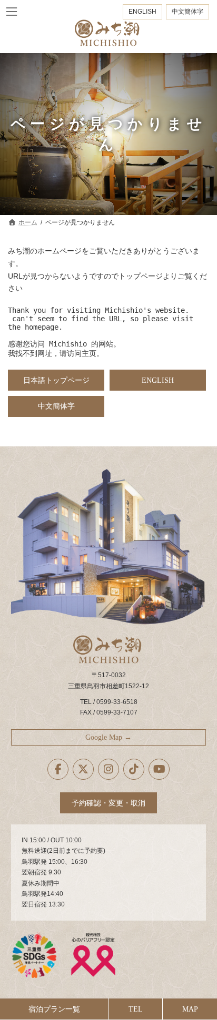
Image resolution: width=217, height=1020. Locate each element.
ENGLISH (142, 11)
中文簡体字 (187, 11)
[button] (56, 380)
